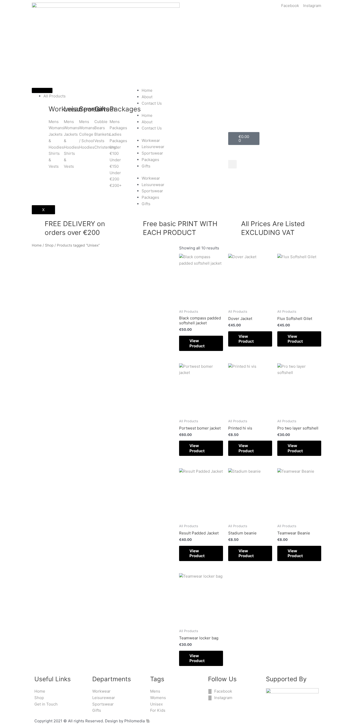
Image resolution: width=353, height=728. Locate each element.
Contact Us (152, 103)
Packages (150, 159)
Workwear (151, 140)
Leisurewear (153, 146)
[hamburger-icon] (42, 90)
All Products (54, 96)
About (147, 96)
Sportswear (152, 153)
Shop (49, 245)
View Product (197, 343)
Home (147, 90)
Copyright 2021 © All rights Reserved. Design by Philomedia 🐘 (92, 720)
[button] (232, 164)
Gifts (146, 166)
